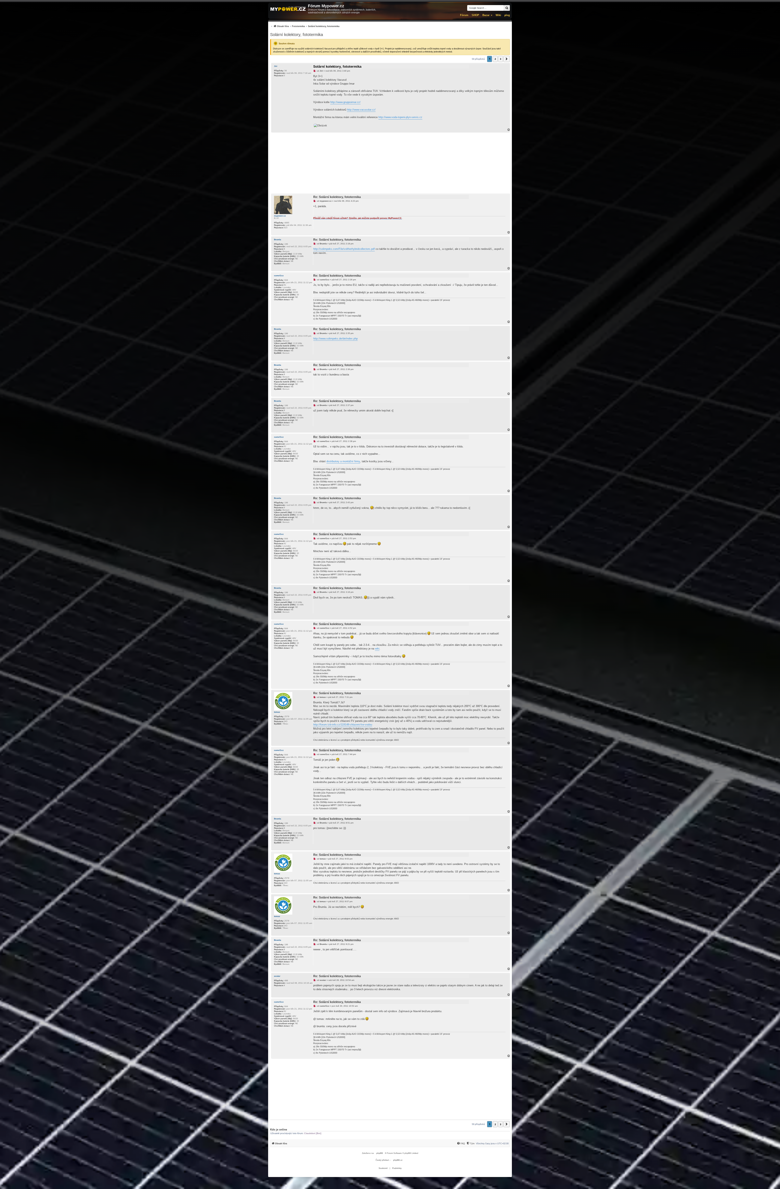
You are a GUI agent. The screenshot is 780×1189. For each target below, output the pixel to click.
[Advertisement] (390, 163)
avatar (277, 976)
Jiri (275, 66)
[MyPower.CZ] (288, 9)
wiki (377, 648)
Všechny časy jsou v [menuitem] (492, 1143)
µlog (507, 15)
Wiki (498, 15)
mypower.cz (280, 216)
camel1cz (279, 275)
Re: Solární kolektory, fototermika (337, 197)
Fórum (464, 15)
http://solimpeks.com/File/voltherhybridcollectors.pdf (344, 248)
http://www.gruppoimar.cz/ (345, 102)
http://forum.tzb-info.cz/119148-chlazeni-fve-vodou (342, 724)
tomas (277, 712)
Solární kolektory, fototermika (296, 34)
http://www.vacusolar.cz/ (361, 109)
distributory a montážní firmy (343, 461)
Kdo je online (278, 1129)
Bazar (486, 15)
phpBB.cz (397, 1160)
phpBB (379, 1153)
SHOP (475, 15)
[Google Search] (507, 8)
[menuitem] (304, 26)
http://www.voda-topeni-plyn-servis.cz (400, 117)
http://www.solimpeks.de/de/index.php (335, 338)
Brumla (277, 239)
